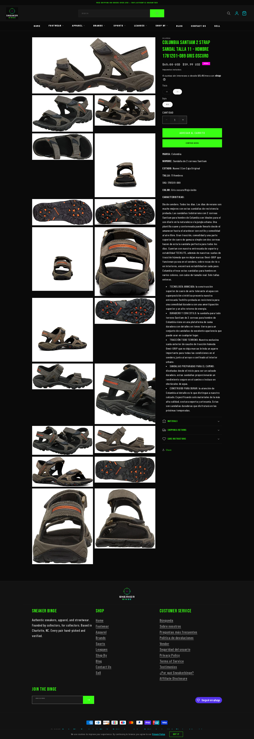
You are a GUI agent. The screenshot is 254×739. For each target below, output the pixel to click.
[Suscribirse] (88, 700)
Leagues (139, 25)
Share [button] (169, 449)
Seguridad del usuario (175, 649)
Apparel (77, 25)
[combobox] (121, 13)
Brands (98, 25)
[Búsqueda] (157, 13)
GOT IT (176, 734)
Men (167, 104)
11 (168, 93)
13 (177, 92)
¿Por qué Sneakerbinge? (177, 672)
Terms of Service (172, 661)
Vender (164, 643)
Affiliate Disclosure (173, 678)
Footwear (55, 25)
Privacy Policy (170, 655)
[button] (229, 13)
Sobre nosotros (170, 626)
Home (37, 25)
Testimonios (168, 667)
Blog (179, 25)
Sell (217, 25)
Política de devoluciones (177, 638)
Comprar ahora (192, 143)
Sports (118, 25)
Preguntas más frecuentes (178, 632)
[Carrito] (244, 13)
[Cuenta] (236, 13)
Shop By (161, 25)
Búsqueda (166, 620)
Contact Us (198, 25)
